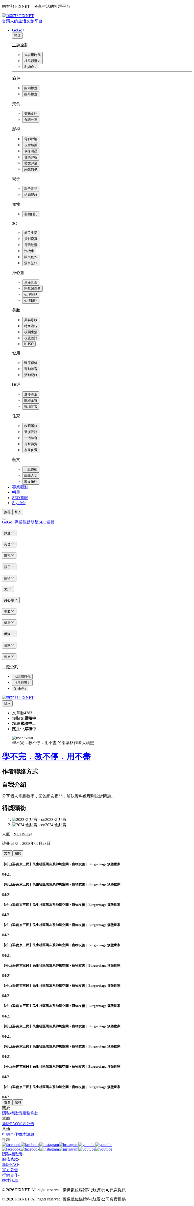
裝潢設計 (30, 432)
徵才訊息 (26, 1134)
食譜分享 (30, 119)
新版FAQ (10, 1124)
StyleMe (30, 67)
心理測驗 (30, 294)
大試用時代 (32, 55)
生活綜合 (30, 438)
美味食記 (30, 113)
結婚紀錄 (30, 195)
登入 (18, 512)
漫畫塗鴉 (30, 263)
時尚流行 (30, 326)
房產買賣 (30, 444)
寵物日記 (30, 214)
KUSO (29, 344)
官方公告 (26, 1124)
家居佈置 (30, 450)
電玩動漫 (30, 245)
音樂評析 (30, 157)
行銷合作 (10, 1134)
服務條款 (30, 1113)
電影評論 (30, 139)
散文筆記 (30, 481)
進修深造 (30, 394)
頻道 (17, 35)
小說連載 (30, 469)
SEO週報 (20, 498)
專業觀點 (20, 487)
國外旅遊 (30, 94)
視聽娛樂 (30, 145)
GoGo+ (18, 30)
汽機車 (29, 251)
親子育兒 (30, 189)
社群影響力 (32, 61)
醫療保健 (30, 363)
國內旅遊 (30, 88)
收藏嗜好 (30, 426)
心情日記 (30, 300)
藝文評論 (30, 163)
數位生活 (30, 233)
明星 (16, 492)
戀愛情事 (30, 169)
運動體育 (30, 369)
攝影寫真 (30, 239)
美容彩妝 (30, 320)
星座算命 (30, 282)
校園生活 (30, 332)
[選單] (4, 518)
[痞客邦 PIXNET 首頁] (18, 697)
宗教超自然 (32, 288)
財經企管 (30, 400)
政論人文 (30, 475)
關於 (18, 853)
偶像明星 (30, 151)
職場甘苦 (30, 406)
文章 (7, 853)
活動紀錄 (30, 375)
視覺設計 (30, 338)
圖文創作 (30, 257)
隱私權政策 (12, 1113)
